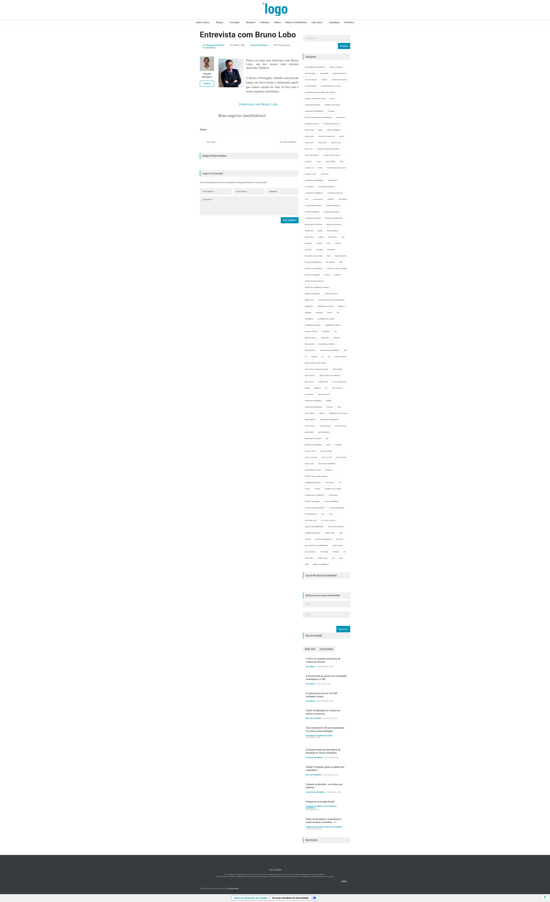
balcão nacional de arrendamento (318, 117)
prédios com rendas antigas (316, 476)
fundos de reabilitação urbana (317, 287)
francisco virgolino (312, 275)
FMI (340, 262)
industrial (325, 338)
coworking (342, 199)
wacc (341, 558)
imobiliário (309, 319)
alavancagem (310, 73)
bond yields (309, 136)
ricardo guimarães (336, 508)
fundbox (337, 275)
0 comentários (209, 48)
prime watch (341, 457)
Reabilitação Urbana (324, 736)
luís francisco (337, 388)
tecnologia (324, 552)
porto (328, 445)
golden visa (309, 300)
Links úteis (316, 22)
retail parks (333, 495)
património (309, 432)
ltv (326, 388)
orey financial (324, 426)
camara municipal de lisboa (328, 149)
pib (327, 438)
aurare (332, 99)
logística (317, 388)
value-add (309, 558)
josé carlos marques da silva (316, 369)
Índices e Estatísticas (296, 22)
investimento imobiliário (329, 350)
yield (307, 564)
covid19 (330, 199)
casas (318, 162)
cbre (341, 162)
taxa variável (310, 552)
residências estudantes (314, 495)
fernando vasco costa (314, 256)
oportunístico (310, 420)
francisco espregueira (314, 269)
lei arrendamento (339, 382)
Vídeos (277, 22)
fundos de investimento (314, 281)
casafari (308, 162)
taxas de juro (337, 545)
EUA (328, 243)
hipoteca (341, 306)
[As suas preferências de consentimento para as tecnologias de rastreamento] (545, 897)
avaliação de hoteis (332, 105)
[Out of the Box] (275, 9)
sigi (340, 533)
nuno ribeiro (310, 413)
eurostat (308, 250)
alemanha (324, 73)
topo (344, 881)
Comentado (326, 648)
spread (308, 539)
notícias (330, 407)
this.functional (233, 889)
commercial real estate (336, 168)
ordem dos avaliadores (329, 420)
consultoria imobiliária (314, 193)
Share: (203, 129)
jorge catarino (340, 357)
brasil (341, 136)
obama (322, 413)
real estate (329, 483)
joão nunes (309, 382)
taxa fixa (339, 539)
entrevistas (309, 237)
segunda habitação (312, 533)
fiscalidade (330, 262)
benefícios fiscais (312, 124)
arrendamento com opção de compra (320, 92)
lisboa (307, 388)
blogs (320, 130)
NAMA (328, 401)
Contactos (349, 22)
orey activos (310, 426)
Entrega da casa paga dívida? (320, 801)
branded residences (327, 136)
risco (331, 514)
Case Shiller (330, 162)
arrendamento (310, 86)
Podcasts (264, 22)
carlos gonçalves (312, 155)
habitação (309, 306)
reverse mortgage (312, 501)
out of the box (340, 426)
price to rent (327, 457)
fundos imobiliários (312, 294)
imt (335, 331)
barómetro (340, 117)
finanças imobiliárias (313, 262)
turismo (336, 552)
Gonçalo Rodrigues (259, 45)
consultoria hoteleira (326, 187)
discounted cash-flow (313, 224)
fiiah (328, 256)
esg (342, 237)
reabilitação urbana (313, 483)
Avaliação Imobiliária (314, 758)
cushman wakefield (313, 218)
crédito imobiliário (312, 212)
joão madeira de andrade (330, 376)
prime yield (309, 464)
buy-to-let (309, 149)
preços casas (310, 451)
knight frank (323, 382)
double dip (309, 231)
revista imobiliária (331, 501)
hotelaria (319, 313)
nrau (339, 407)
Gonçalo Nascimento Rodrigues (331, 300)
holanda (308, 313)
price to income (311, 457)
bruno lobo (211, 142)
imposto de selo (311, 331)
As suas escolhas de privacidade (290, 897)
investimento (310, 350)
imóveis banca (311, 338)
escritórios (332, 237)
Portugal (338, 445)
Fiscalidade (310, 667)
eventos (319, 250)
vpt (333, 558)
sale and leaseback (336, 527)
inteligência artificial (326, 344)
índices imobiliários (321, 564)
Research (250, 22)
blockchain (309, 130)
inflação (336, 338)
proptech (329, 470)
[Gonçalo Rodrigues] (207, 64)
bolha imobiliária (333, 130)
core (307, 199)
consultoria (309, 187)
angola (324, 80)
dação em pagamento (334, 218)
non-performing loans (313, 407)
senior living (330, 533)
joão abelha (337, 369)
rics (323, 514)
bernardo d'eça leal (331, 124)
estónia (319, 243)
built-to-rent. (336, 143)
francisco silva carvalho (337, 269)
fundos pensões (331, 294)
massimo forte (323, 394)
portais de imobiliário (313, 445)
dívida (320, 231)
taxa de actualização (323, 539)
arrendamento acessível (331, 86)
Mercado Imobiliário (215, 45)
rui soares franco (328, 520)
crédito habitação (333, 206)
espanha (308, 243)
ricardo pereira (311, 514)
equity (321, 237)
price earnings (326, 451)
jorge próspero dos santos (315, 363)
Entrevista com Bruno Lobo (248, 34)
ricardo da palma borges (315, 508)
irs (322, 357)
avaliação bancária (312, 105)
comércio (324, 174)
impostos (326, 331)
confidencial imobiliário (314, 180)
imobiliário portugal (312, 325)
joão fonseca (310, 376)
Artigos (219, 22)
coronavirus (318, 199)
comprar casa (310, 174)
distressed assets (334, 224)
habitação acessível (325, 306)
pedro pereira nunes (313, 438)
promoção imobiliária (326, 464)
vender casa (322, 558)
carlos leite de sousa (331, 155)
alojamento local (339, 73)
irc (306, 357)
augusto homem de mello (315, 99)
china (320, 168)
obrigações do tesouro (338, 413)
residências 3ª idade (333, 489)
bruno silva (322, 143)
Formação (234, 22)
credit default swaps (313, 206)
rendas (317, 489)
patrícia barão (323, 432)
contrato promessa (335, 193)
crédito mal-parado (331, 212)
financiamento (340, 256)
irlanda (314, 357)
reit (339, 483)
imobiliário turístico (332, 325)
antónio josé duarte (339, 80)
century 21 (309, 168)
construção (332, 180)
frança (327, 275)
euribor (338, 243)
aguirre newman (336, 67)
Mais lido (310, 648)
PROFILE (207, 84)
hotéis (329, 313)
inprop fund (309, 344)
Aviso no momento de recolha (250, 897)
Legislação (334, 22)
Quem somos (202, 22)
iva (329, 357)
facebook (331, 250)
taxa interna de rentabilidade (316, 545)
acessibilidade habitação (315, 67)
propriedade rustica (313, 470)
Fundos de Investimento (315, 827)
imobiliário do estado (326, 319)
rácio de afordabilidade (314, 527)
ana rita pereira (311, 80)
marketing (309, 394)
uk (344, 552)
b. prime (331, 111)
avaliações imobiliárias (314, 111)
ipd (345, 350)
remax (307, 489)
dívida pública (332, 231)
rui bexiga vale (311, 520)
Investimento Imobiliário (315, 792)
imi (338, 313)
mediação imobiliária (313, 401)
